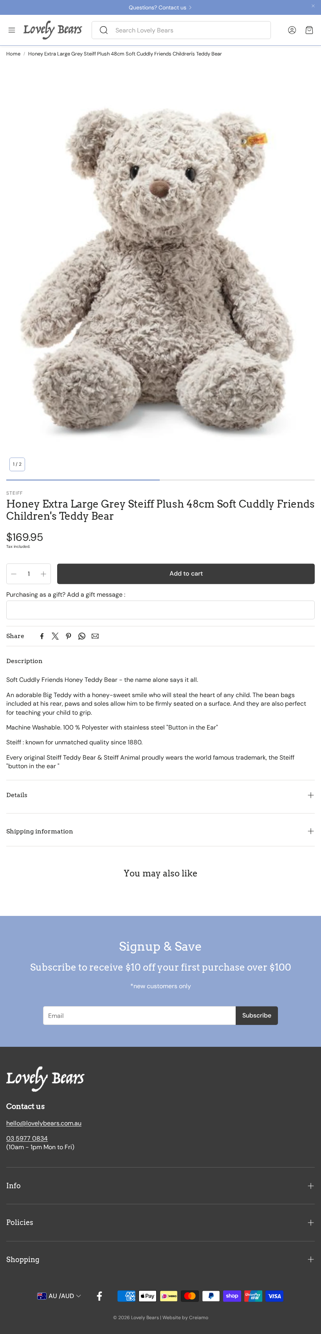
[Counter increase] (43, 574)
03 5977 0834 (27, 1138)
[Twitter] (55, 636)
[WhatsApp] (81, 636)
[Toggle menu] (11, 30)
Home (13, 53)
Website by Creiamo (185, 1317)
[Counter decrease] (14, 574)
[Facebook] (41, 636)
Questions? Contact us (157, 7)
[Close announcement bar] (313, 6)
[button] (181, 30)
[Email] (95, 636)
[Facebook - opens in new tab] (99, 1296)
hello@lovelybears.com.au (43, 1123)
